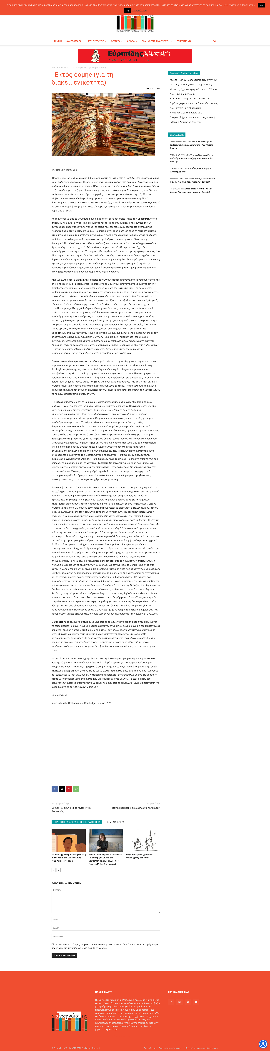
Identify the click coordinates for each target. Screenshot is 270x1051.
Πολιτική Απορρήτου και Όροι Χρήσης (201, 1048)
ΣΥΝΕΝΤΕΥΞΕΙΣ (96, 41)
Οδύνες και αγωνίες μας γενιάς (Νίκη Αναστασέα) (71, 809)
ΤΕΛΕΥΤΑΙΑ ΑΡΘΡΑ (114, 822)
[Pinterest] (69, 789)
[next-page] (58, 870)
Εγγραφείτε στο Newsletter (170, 1048)
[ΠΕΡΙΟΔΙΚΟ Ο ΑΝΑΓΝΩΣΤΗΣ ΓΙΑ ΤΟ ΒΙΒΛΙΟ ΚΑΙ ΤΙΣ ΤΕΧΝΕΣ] (135, 20)
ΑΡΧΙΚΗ (58, 41)
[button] (214, 41)
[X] (62, 789)
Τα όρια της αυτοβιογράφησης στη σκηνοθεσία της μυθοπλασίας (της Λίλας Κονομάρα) (69, 857)
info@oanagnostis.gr (120, 1035)
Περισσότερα (111, 1029)
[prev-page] (53, 870)
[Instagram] (179, 1002)
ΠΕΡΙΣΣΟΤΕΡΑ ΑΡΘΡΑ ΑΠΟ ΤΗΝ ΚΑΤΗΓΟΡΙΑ (76, 822)
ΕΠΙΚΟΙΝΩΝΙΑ (184, 41)
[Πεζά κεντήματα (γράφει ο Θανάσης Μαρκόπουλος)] (143, 840)
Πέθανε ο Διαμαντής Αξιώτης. (185, 121)
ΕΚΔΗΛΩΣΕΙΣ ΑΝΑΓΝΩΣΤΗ (156, 41)
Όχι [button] (127, 10)
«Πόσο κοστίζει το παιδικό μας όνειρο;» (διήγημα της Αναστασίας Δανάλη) (191, 144)
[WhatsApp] (76, 789)
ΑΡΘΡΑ (131, 41)
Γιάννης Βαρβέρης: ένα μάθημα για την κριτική (136, 807)
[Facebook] (55, 789)
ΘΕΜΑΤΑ (115, 41)
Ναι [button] (261, 5)
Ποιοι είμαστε (150, 1048)
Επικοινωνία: (102, 1035)
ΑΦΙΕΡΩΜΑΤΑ (73, 41)
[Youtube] (196, 1002)
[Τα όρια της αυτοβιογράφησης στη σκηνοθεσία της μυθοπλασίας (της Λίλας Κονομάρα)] (69, 840)
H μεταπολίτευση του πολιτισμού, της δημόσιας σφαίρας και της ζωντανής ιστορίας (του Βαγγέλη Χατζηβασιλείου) (194, 103)
